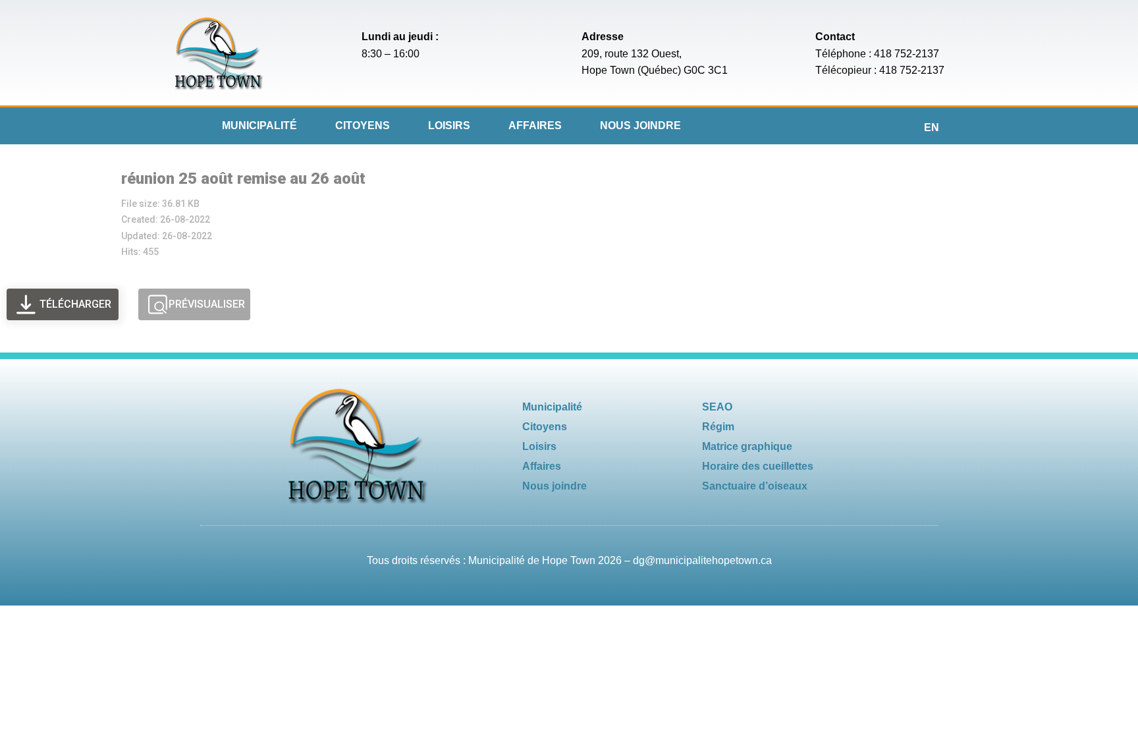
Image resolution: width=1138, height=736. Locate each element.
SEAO (717, 406)
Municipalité (259, 125)
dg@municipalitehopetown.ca (702, 560)
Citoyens (362, 125)
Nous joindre (640, 125)
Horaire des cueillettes (757, 466)
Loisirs (449, 125)
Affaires (535, 125)
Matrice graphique (747, 446)
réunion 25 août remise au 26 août (243, 178)
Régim (718, 426)
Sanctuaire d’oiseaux (754, 486)
